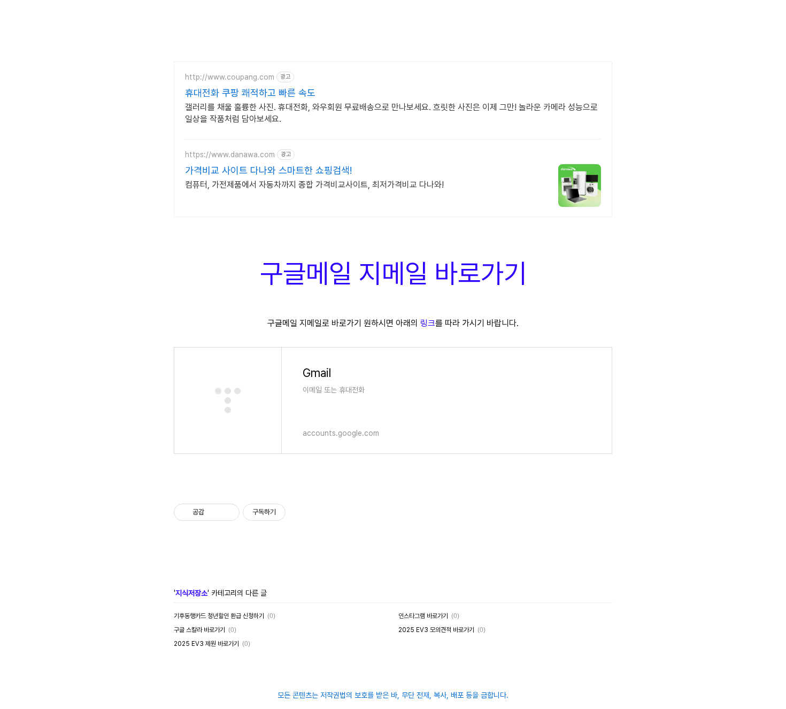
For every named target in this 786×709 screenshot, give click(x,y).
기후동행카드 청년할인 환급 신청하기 (219, 616)
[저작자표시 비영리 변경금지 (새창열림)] (300, 512)
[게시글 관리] (227, 512)
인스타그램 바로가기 (423, 616)
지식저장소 (191, 593)
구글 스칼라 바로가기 (199, 630)
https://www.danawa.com (230, 154)
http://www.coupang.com (229, 77)
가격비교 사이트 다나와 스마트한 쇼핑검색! (268, 170)
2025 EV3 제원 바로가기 (206, 644)
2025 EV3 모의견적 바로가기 (436, 630)
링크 (427, 323)
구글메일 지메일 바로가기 (393, 273)
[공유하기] (214, 512)
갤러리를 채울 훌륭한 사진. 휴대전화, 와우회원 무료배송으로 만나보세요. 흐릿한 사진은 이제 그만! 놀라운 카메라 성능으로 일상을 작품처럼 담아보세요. (391, 113)
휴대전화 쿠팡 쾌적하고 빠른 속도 (250, 92)
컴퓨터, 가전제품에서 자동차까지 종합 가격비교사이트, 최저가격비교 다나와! (314, 185)
